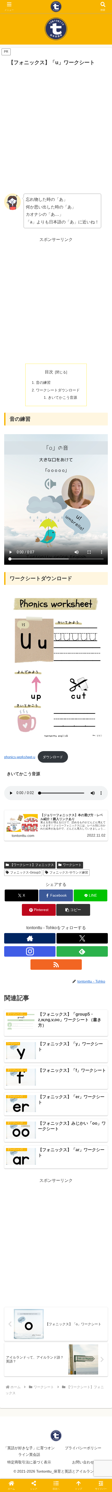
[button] (73, 910)
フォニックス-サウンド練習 (68, 872)
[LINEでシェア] (19, 1387)
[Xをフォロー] (82, 938)
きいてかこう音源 (62, 397)
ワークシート (72, 865)
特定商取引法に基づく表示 (29, 1462)
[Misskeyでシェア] (93, 1358)
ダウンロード (53, 757)
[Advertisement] (56, 129)
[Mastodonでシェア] (44, 1358)
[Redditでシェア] (68, 1372)
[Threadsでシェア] (44, 1372)
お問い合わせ (83, 1462)
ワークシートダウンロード (58, 390)
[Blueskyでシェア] (68, 1358)
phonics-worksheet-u (19, 757)
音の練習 (43, 382)
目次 (49, 372)
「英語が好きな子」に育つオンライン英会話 (29, 1451)
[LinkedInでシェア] (68, 1387)
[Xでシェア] (19, 1358)
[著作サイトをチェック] (29, 938)
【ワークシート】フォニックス (32, 865)
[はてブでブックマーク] (93, 1372)
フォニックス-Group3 (25, 872)
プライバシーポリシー (83, 1448)
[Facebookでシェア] (19, 1372)
